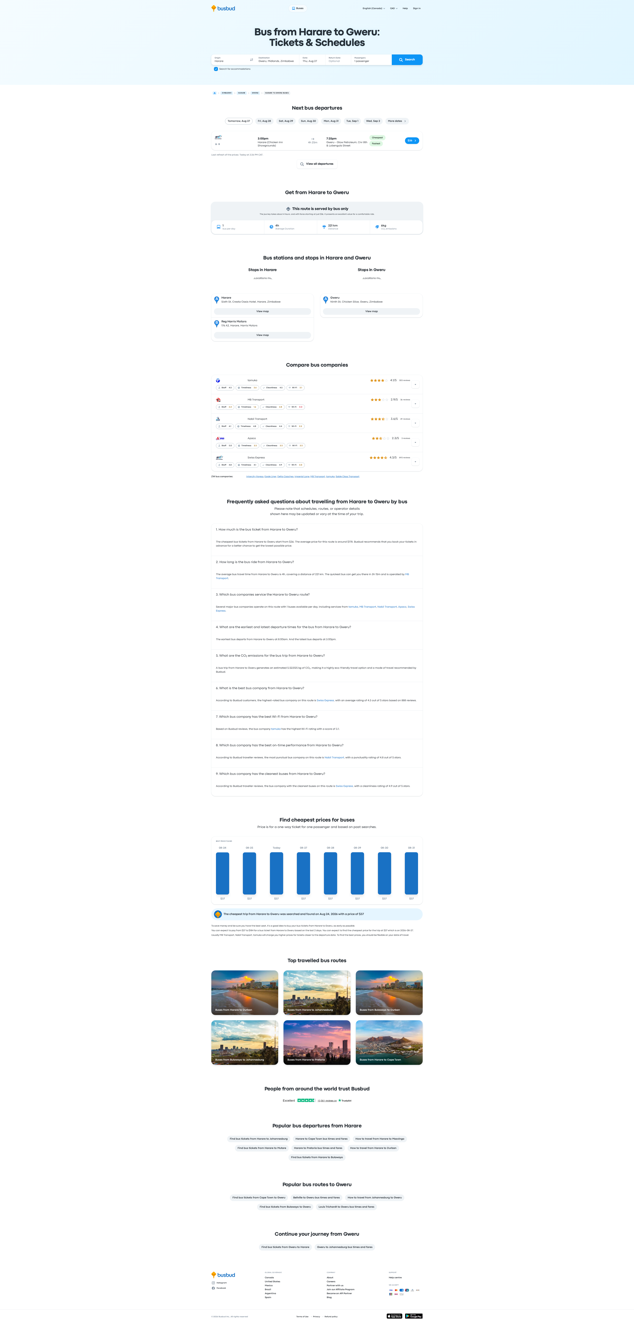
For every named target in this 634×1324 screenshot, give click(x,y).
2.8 (280, 407)
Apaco (252, 438)
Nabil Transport (257, 419)
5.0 (230, 446)
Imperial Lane (302, 477)
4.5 (230, 388)
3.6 (255, 388)
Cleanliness (271, 388)
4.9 (280, 465)
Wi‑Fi (294, 388)
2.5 (255, 446)
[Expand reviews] (415, 384)
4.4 (280, 426)
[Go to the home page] (223, 8)
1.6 (255, 407)
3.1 (301, 388)
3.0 (300, 465)
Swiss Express (256, 458)
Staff (224, 388)
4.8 (254, 426)
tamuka (252, 380)
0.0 (300, 407)
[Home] (215, 93)
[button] (251, 59)
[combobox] (230, 59)
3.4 (230, 407)
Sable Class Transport (347, 477)
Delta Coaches (285, 477)
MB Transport (256, 400)
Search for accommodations (234, 69)
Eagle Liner (270, 477)
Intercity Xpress (255, 477)
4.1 (230, 426)
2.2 (300, 426)
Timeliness (246, 388)
